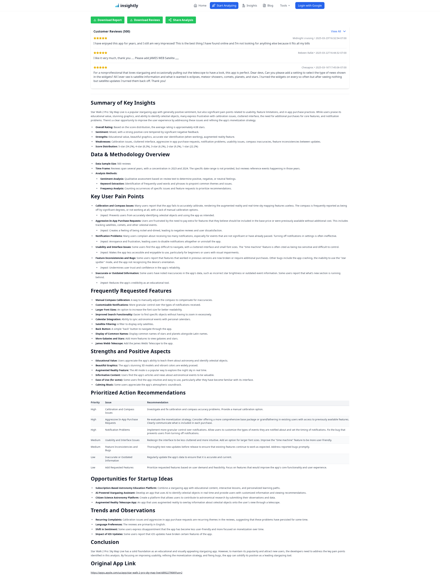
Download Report (110, 20)
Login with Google (310, 5)
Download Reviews (147, 20)
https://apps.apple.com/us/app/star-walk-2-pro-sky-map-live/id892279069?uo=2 (136, 572)
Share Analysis (183, 20)
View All (336, 31)
